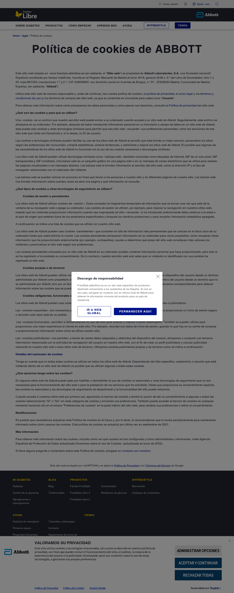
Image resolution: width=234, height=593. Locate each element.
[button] (94, 311)
